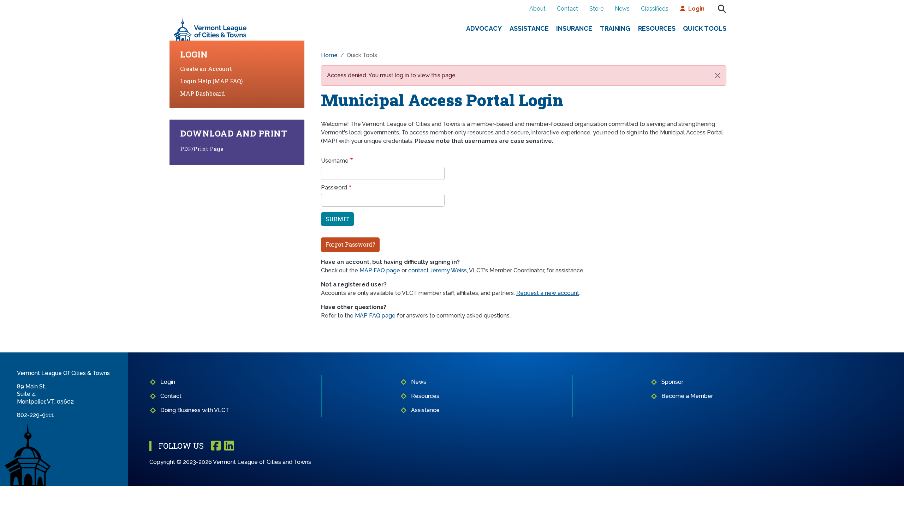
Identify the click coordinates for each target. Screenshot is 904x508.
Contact (567, 8)
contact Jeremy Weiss (437, 270)
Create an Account (206, 68)
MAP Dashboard (202, 93)
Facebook (216, 446)
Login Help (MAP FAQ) (211, 81)
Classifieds (654, 8)
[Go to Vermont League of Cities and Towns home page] (210, 20)
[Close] (717, 75)
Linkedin (229, 446)
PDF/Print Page (202, 148)
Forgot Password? (350, 244)
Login (696, 8)
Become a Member (687, 396)
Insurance (574, 28)
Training (615, 28)
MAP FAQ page (379, 270)
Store (596, 8)
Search (721, 9)
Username (335, 160)
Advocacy (484, 28)
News (622, 8)
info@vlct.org (34, 422)
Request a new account (547, 293)
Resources (657, 28)
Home (329, 55)
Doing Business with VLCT (194, 410)
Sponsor (672, 382)
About (537, 8)
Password (334, 187)
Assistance (529, 28)
